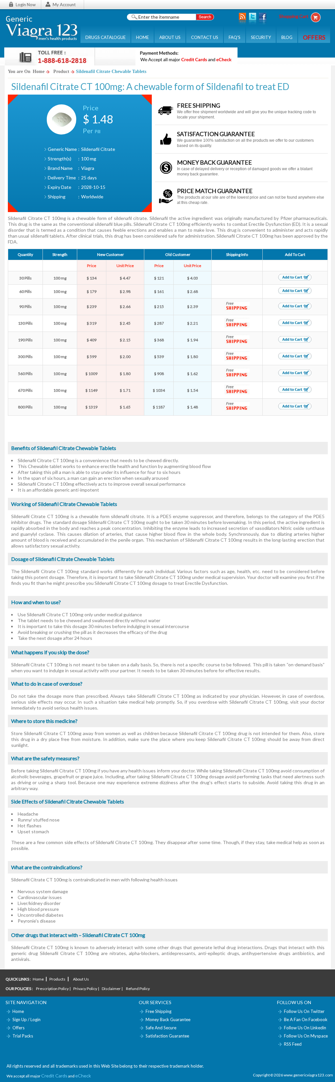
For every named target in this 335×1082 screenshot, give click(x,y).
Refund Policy (138, 988)
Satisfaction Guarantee (167, 1035)
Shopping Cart (294, 16)
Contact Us (204, 37)
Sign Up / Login (26, 1019)
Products (57, 979)
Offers (18, 1027)
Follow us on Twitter (304, 1011)
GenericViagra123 (42, 28)
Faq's (234, 37)
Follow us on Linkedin (305, 1027)
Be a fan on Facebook (305, 1019)
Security (261, 37)
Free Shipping (158, 1011)
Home (142, 37)
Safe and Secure (161, 1027)
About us (80, 979)
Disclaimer (111, 988)
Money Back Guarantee (168, 1019)
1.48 (102, 119)
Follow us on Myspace (306, 1035)
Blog (286, 37)
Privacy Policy (85, 988)
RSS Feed (293, 1044)
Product (61, 71)
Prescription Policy (52, 988)
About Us (170, 37)
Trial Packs (22, 1035)
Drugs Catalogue (105, 37)
